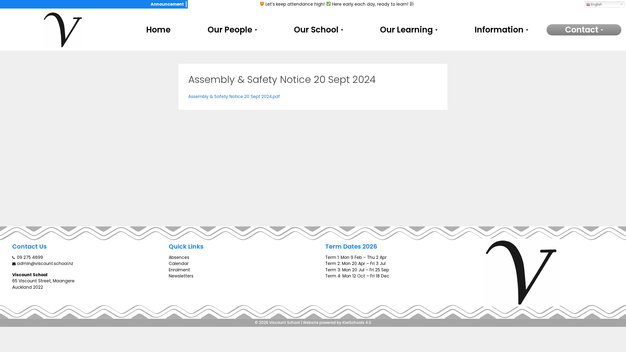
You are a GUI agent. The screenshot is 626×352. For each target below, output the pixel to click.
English (596, 4)
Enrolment (179, 270)
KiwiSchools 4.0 (356, 322)
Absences (179, 257)
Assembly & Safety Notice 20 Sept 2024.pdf (234, 96)
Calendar (179, 263)
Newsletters (181, 276)
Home (158, 29)
